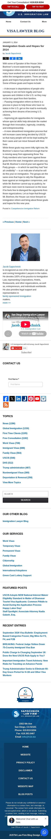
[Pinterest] (31, 398)
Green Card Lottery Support (17, 575)
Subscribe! (26, 352)
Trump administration (16, 468)
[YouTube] (37, 398)
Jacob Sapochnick (12, 267)
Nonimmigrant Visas (16, 472)
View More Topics (12, 482)
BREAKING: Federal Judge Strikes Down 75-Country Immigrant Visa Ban (24, 646)
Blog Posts (25, 794)
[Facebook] (6, 398)
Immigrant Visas (14, 448)
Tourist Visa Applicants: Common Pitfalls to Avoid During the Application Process (25, 603)
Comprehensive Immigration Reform (25, 209)
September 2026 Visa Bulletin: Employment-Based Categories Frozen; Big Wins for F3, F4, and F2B (25, 636)
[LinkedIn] (18, 398)
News (9, 423)
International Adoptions (15, 570)
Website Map (25, 786)
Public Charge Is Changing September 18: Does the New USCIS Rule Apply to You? (24, 654)
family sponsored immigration (17, 296)
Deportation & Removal (17, 477)
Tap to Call (13, 7)
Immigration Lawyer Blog (15, 521)
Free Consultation (15, 438)
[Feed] (6, 405)
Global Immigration (16, 428)
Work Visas (11, 443)
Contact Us (25, 21)
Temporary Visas (11, 546)
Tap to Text (38, 7)
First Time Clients (15, 433)
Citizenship (8, 561)
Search (25, 500)
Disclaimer (25, 770)
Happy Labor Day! (12, 608)
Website (26, 755)
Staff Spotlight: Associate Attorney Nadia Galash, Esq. (24, 613)
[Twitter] (12, 398)
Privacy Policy (25, 762)
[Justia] (24, 398)
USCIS (9, 458)
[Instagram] (43, 398)
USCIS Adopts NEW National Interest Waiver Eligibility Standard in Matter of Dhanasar (25, 597)
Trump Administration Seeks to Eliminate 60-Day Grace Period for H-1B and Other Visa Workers (25, 672)
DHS (8, 463)
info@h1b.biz (29, 737)
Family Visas (12, 453)
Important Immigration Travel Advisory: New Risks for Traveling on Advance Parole (25, 662)
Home (8, 21)
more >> (7, 303)
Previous (8, 222)
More (44, 21)
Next (26, 222)
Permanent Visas (11, 551)
